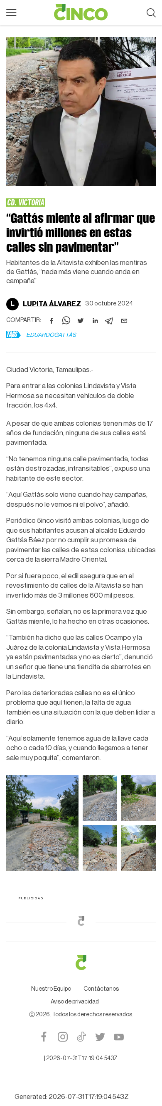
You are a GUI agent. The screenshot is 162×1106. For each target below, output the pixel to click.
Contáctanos (101, 989)
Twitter (100, 1037)
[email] (124, 321)
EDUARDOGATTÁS (51, 335)
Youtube (118, 1037)
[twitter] (80, 321)
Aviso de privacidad (75, 1002)
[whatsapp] (66, 321)
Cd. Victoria (25, 202)
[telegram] (109, 321)
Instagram (62, 1037)
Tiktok (81, 1037)
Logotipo (81, 12)
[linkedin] (95, 321)
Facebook (44, 1037)
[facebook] (51, 321)
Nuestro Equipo (51, 989)
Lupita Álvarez (52, 303)
